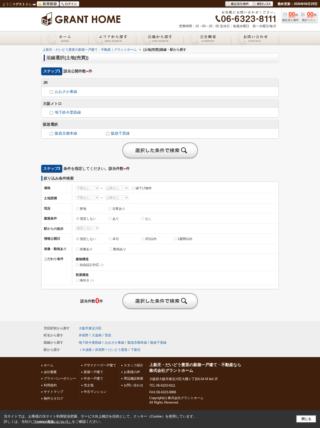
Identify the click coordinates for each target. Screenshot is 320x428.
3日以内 (150, 239)
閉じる (306, 419)
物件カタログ (53, 398)
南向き (87, 280)
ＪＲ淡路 (85, 350)
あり (115, 218)
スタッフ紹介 (133, 365)
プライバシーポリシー (60, 378)
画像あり (86, 249)
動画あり (119, 249)
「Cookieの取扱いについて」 (52, 422)
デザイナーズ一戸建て (100, 365)
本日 (115, 239)
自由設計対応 (92, 265)
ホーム (49, 365)
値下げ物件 (144, 188)
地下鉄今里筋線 (68, 112)
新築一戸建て (93, 372)
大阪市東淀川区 (90, 328)
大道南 (97, 335)
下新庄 (135, 350)
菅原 (108, 335)
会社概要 (50, 372)
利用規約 (50, 385)
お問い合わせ (133, 385)
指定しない (88, 218)
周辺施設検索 (133, 378)
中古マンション (95, 392)
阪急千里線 (120, 133)
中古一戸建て (93, 378)
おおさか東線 (66, 92)
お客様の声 (132, 372)
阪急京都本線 (66, 133)
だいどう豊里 (118, 350)
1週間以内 (185, 239)
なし (148, 218)
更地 (83, 209)
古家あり (118, 209)
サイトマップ (53, 392)
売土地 (89, 385)
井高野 (83, 335)
